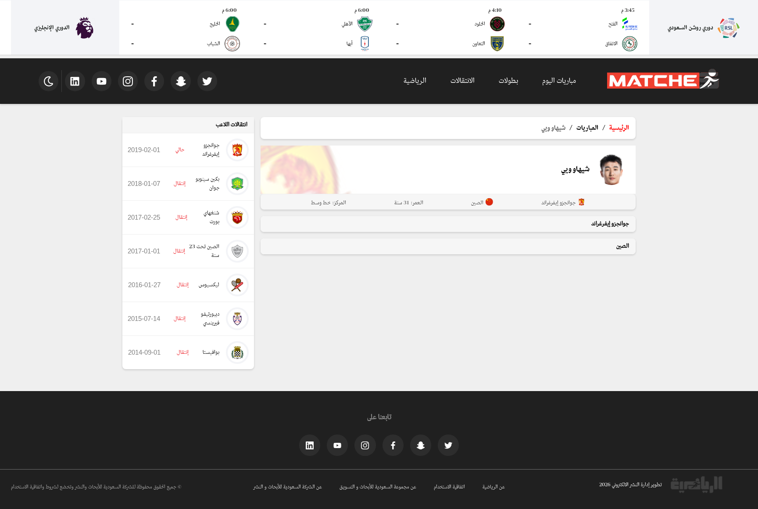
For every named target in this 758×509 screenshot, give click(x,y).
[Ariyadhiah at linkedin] (309, 445)
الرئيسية (619, 128)
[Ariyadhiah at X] (448, 445)
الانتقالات (463, 80)
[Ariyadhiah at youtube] (337, 445)
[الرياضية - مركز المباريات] (663, 87)
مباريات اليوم (559, 80)
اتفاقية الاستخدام (449, 487)
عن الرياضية (494, 487)
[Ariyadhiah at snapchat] (420, 445)
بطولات (508, 80)
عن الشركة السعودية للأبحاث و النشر (288, 487)
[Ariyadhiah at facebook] (393, 445)
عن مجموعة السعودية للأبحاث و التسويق (378, 487)
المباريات (587, 128)
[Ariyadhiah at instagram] (364, 445)
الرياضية (415, 80)
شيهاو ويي (553, 128)
